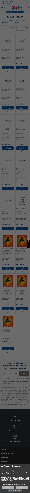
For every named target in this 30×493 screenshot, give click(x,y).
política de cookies (20, 484)
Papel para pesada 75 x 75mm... (5, 340)
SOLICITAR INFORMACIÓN (8, 67)
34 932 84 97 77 (9, 3)
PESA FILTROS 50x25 (20, 58)
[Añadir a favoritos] (8, 71)
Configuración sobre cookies (15, 490)
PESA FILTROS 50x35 (6, 98)
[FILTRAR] (28, 246)
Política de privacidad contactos (16, 404)
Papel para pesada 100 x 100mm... (6, 260)
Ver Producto (6, 64)
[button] (19, 30)
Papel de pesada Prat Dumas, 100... (21, 219)
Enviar (24, 373)
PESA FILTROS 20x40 (6, 138)
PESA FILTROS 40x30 (6, 58)
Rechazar (22, 487)
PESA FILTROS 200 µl (7, 178)
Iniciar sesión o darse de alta (15, 12)
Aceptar (7, 487)
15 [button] (26, 30)
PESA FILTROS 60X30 (20, 98)
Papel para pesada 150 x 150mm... (20, 260)
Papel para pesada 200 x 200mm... (6, 300)
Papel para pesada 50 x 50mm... (20, 300)
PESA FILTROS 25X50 (20, 138)
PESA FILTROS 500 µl (21, 178)
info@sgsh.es (9, 1)
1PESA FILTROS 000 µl (6, 219)
